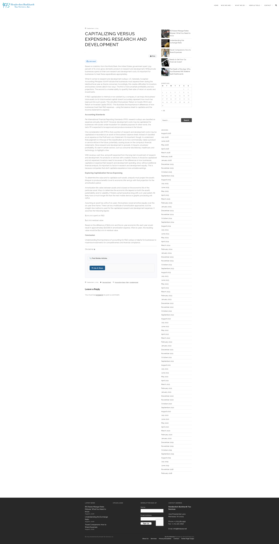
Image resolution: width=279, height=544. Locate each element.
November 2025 (167, 168)
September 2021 (167, 361)
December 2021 (167, 350)
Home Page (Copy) (187, 538)
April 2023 (165, 288)
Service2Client (106, 282)
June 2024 (165, 234)
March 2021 (165, 384)
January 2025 (166, 207)
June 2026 (165, 141)
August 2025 (166, 180)
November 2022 (167, 307)
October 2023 (166, 265)
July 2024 (164, 230)
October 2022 (166, 311)
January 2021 (166, 392)
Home (216, 5)
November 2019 (167, 446)
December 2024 (167, 211)
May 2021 (164, 377)
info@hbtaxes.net (180, 529)
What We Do (240, 5)
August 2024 (166, 226)
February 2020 (166, 435)
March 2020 (165, 431)
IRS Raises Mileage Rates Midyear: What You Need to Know (180, 33)
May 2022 (164, 330)
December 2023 (167, 257)
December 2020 (167, 396)
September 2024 (167, 222)
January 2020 (166, 438)
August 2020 (166, 411)
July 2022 (164, 323)
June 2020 (165, 419)
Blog (127, 282)
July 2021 (164, 369)
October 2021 (166, 357)
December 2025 (167, 164)
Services (154, 538)
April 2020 (165, 427)
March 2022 (165, 338)
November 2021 (167, 353)
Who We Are (226, 5)
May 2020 (165, 423)
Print (152, 56)
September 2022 (167, 315)
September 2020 (167, 408)
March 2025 (165, 199)
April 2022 (165, 334)
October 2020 (166, 404)
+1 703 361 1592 (180, 521)
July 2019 (164, 462)
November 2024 (167, 214)
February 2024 (166, 249)
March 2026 (165, 153)
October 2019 (166, 450)
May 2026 (165, 145)
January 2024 (166, 253)
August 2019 (166, 458)
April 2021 (165, 381)
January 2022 (166, 346)
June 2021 (165, 373)
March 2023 (165, 292)
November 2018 (167, 469)
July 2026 (165, 137)
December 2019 (167, 442)
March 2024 (165, 245)
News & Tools (254, 5)
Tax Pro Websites (170, 536)
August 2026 (166, 133)
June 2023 (165, 280)
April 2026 (165, 149)
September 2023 (167, 268)
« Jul (163, 111)
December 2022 (167, 303)
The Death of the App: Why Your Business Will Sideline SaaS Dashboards (180, 71)
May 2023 (164, 284)
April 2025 (165, 195)
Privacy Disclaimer (165, 538)
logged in (99, 295)
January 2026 (166, 160)
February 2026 (166, 157)
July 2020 (164, 415)
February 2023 (166, 296)
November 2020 (167, 400)
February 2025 (166, 203)
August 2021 (166, 365)
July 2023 (164, 276)
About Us (145, 538)
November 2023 (167, 261)
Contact (267, 5)
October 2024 (166, 218)
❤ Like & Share (97, 268)
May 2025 (164, 191)
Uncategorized (133, 282)
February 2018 (166, 473)
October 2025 (166, 172)
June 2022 (165, 326)
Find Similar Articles (98, 258)
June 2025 (165, 187)
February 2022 (166, 342)
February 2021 (166, 388)
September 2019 (167, 454)
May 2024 (165, 238)
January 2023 (166, 299)
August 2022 (166, 319)
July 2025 (164, 184)
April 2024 (165, 242)
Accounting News (120, 282)
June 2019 (165, 466)
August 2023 (166, 272)
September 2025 (167, 176)
